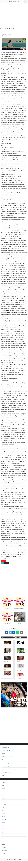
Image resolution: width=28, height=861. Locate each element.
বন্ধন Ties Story (5, 747)
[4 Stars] (4, 28)
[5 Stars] (5, 28)
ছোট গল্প (3, 816)
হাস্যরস (3, 853)
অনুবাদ (3, 785)
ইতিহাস (3, 791)
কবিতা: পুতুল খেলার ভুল (6, 772)
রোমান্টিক (3, 844)
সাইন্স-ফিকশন (4, 850)
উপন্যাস (3, 798)
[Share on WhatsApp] (17, 632)
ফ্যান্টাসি (3, 832)
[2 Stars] (1, 28)
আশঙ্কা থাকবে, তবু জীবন (6, 762)
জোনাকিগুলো (4, 775)
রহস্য (3, 841)
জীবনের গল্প (4, 819)
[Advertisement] (14, 13)
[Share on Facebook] (6, 632)
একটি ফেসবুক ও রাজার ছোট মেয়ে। (8, 756)
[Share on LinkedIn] (14, 632)
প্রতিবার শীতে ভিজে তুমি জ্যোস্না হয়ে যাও (9, 769)
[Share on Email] (21, 632)
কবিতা (3, 801)
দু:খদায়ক (3, 822)
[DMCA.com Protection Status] (5, 564)
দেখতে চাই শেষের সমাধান (6, 750)
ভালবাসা (3, 835)
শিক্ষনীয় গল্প (4, 847)
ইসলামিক (3, 794)
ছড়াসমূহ (3, 813)
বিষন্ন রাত (4, 759)
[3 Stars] (3, 28)
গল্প (9, 26)
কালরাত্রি (3, 753)
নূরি (2, 32)
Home (7, 26)
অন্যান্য (3, 788)
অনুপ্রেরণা (3, 782)
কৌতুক (3, 807)
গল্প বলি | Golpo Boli (17, 859)
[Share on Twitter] (10, 632)
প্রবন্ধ (3, 828)
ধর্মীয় (3, 825)
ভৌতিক (3, 838)
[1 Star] (0, 28)
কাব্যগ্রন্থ (4, 804)
